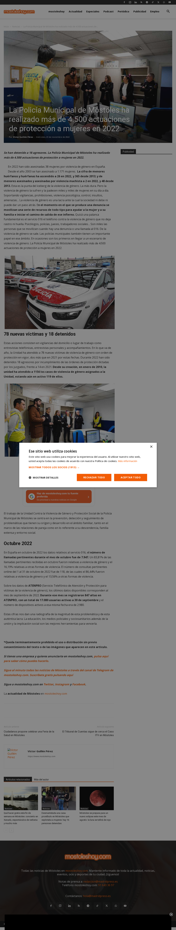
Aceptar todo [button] (131, 477)
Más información (127, 461)
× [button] (151, 446)
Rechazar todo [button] (94, 477)
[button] (88, 467)
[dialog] (88, 465)
